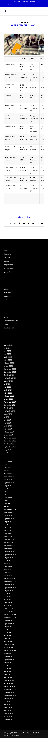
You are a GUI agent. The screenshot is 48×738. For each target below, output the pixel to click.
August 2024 (8, 414)
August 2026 (8, 345)
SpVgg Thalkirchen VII (34, 108)
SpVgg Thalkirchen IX (23, 87)
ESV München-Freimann (33, 129)
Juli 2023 (7, 453)
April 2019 (8, 602)
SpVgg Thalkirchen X (34, 77)
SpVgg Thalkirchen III (23, 149)
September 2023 (10, 447)
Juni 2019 (7, 596)
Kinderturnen (8, 300)
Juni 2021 (7, 528)
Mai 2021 (7, 531)
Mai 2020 (7, 563)
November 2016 (10, 689)
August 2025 (8, 381)
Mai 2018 (7, 635)
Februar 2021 (9, 540)
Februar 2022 (9, 504)
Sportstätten (8, 272)
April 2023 (8, 462)
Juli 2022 (7, 489)
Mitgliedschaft (8, 265)
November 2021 (10, 513)
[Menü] (41, 11)
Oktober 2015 (9, 719)
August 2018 (8, 626)
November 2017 (10, 653)
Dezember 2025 (10, 369)
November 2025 (10, 372)
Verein (6, 250)
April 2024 (8, 426)
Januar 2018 (8, 647)
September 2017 (10, 659)
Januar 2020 (8, 575)
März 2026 (8, 360)
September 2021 (10, 519)
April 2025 (8, 390)
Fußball (6, 289)
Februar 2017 (9, 680)
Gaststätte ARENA (29, 5)
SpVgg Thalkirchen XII (34, 118)
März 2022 (8, 501)
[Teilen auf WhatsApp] (15, 223)
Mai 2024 (7, 423)
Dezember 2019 (10, 578)
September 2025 (10, 378)
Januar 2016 (8, 716)
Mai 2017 (7, 671)
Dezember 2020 (10, 545)
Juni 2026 (7, 351)
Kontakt (25, 1)
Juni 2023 (7, 456)
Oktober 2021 (9, 516)
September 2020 (10, 554)
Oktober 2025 (9, 375)
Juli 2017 (7, 665)
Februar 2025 (9, 396)
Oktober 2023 (9, 444)
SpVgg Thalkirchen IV (34, 188)
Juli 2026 (7, 348)
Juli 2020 (7, 560)
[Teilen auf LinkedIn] (24, 223)
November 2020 (10, 548)
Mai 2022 (7, 495)
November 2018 (10, 617)
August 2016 (8, 698)
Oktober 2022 (9, 480)
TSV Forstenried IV (34, 67)
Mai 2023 (7, 459)
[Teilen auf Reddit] (37, 223)
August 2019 (8, 590)
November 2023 (10, 441)
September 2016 (10, 695)
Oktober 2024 (9, 408)
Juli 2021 (7, 525)
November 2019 (10, 581)
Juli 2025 (7, 384)
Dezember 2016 (10, 686)
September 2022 (10, 483)
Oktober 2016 (9, 692)
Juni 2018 (7, 632)
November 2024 (10, 405)
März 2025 (8, 393)
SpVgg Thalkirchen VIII (23, 67)
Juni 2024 (7, 420)
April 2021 (8, 534)
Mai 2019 (7, 599)
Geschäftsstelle (9, 268)
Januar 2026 (8, 366)
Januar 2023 (8, 471)
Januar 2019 (8, 611)
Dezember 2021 (10, 510)
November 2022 (10, 477)
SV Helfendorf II (23, 108)
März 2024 (8, 429)
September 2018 (10, 623)
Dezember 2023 (10, 438)
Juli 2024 (7, 417)
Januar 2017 (8, 683)
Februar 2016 (9, 713)
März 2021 (8, 537)
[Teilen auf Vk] (33, 223)
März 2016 (8, 710)
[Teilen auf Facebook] (6, 223)
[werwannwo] (24, 44)
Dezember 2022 (10, 474)
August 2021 (8, 522)
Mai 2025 (7, 387)
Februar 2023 (9, 468)
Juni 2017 (7, 668)
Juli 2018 (7, 629)
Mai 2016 (7, 704)
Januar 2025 (8, 399)
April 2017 (8, 674)
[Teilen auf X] (10, 223)
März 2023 (8, 465)
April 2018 (8, 638)
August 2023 (8, 450)
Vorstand (7, 257)
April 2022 (8, 498)
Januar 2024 (8, 435)
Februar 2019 (9, 608)
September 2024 (10, 411)
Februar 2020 (9, 572)
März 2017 (8, 677)
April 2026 (8, 357)
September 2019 (10, 587)
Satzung (6, 261)
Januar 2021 (8, 542)
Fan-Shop (17, 1)
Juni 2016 (7, 701)
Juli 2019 (7, 593)
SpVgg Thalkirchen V (23, 129)
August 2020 (8, 557)
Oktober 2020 (9, 551)
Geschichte (7, 254)
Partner (40, 5)
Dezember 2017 (10, 650)
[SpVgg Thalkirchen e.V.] (20, 11)
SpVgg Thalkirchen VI (23, 98)
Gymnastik (7, 296)
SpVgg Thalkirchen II (23, 139)
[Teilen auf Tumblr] (28, 223)
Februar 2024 (9, 432)
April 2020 (8, 566)
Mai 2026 (7, 354)
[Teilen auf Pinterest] (19, 223)
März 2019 (8, 605)
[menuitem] (17, 1)
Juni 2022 (7, 492)
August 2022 (8, 486)
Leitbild (32, 1)
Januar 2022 (8, 507)
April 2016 (8, 707)
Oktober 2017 (9, 656)
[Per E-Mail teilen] (42, 223)
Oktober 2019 (9, 584)
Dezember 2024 (10, 402)
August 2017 (8, 662)
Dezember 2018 (10, 614)
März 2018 (8, 641)
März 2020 (8, 569)
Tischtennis (24, 22)
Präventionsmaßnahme (14, 5)
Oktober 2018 (9, 620)
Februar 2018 (9, 644)
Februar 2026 (9, 363)
